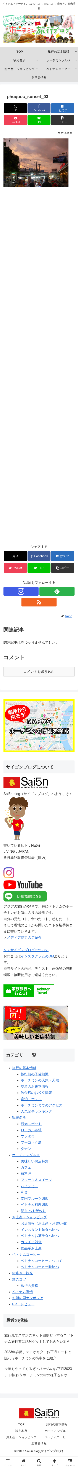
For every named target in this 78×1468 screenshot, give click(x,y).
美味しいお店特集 (35, 1161)
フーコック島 (31, 1142)
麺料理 (26, 1173)
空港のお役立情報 (35, 1086)
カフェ (26, 1167)
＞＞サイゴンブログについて (26, 950)
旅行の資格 (29, 1285)
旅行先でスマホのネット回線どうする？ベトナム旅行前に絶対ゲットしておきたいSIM (39, 1338)
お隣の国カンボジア (27, 1298)
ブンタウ (28, 1136)
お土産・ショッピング (29, 1217)
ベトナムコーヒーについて (41, 1261)
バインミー (29, 1186)
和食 (24, 1192)
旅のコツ (19, 1279)
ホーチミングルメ (26, 1155)
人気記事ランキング (36, 1111)
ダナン (26, 1149)
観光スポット (31, 1124)
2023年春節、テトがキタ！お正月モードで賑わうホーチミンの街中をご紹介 (37, 1355)
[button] (62, 120)
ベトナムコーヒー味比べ (40, 1267)
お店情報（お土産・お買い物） (45, 1223)
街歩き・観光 (22, 1273)
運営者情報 (39, 1443)
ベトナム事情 (22, 1292)
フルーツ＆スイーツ (36, 1180)
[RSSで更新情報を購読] (39, 602)
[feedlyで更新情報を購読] (57, 591)
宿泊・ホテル (31, 1099)
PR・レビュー (23, 1304)
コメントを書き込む (39, 671)
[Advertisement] (39, 369)
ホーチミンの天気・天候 (40, 1080)
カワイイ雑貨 (31, 1242)
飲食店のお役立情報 (36, 1093)
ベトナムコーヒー (26, 1254)
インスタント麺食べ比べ (40, 1230)
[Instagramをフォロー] (21, 591)
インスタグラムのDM (37, 956)
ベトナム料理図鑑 (35, 1204)
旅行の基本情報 (24, 1068)
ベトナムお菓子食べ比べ (40, 1236)
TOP (21, 1424)
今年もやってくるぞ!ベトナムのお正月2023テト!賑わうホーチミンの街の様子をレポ (38, 1372)
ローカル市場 (31, 1130)
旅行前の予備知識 (35, 1074)
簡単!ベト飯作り (33, 1211)
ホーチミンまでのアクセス (41, 1105)
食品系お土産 (31, 1248)
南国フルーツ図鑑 (35, 1198)
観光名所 (19, 1117)
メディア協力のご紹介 (24, 937)
